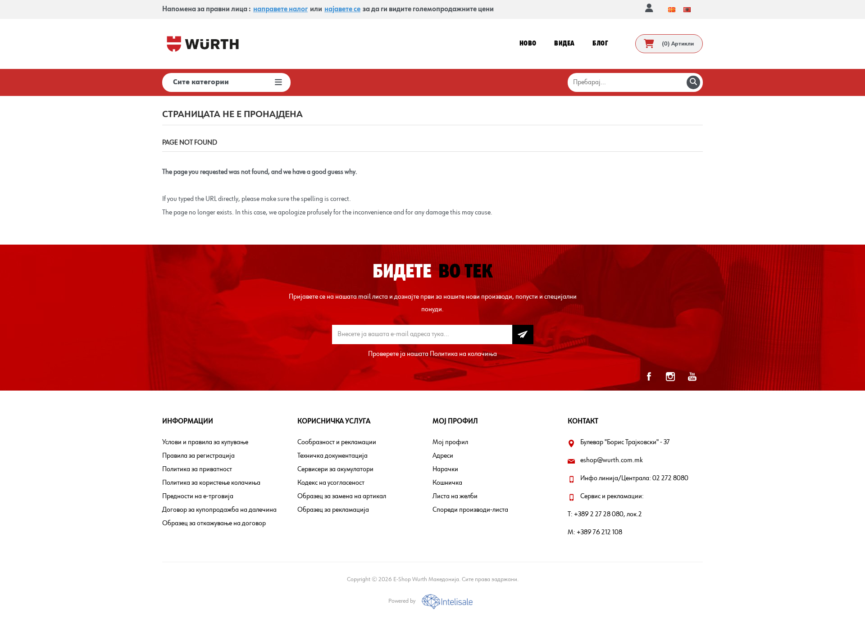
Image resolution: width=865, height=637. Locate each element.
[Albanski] (687, 9)
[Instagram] (670, 376)
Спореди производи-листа (470, 510)
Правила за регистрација (198, 456)
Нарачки (445, 469)
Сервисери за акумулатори (335, 469)
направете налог (280, 9)
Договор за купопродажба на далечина (219, 510)
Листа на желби (455, 496)
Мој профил (450, 442)
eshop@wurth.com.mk (611, 460)
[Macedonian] (672, 9)
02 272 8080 (670, 478)
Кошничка (447, 483)
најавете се (342, 9)
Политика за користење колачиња (211, 483)
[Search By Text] (693, 82)
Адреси (442, 456)
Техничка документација (332, 456)
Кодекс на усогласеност (330, 483)
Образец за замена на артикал (341, 496)
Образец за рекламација (333, 510)
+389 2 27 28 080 (599, 514)
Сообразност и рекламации (336, 442)
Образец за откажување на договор (214, 523)
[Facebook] (649, 376)
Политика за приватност (197, 469)
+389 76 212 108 (599, 532)
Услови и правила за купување (205, 442)
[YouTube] (692, 376)
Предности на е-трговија (197, 496)
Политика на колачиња (463, 354)
